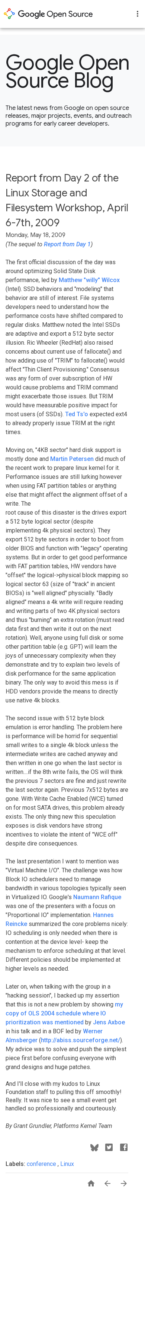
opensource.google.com (48, 14)
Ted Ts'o (76, 414)
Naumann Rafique (97, 897)
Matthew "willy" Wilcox (89, 280)
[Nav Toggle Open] (137, 14)
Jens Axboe (109, 1022)
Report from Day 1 (67, 244)
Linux (67, 1163)
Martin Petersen (72, 458)
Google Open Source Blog (68, 72)
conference (42, 1163)
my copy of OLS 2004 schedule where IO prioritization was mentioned (64, 1013)
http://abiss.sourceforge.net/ (80, 1040)
